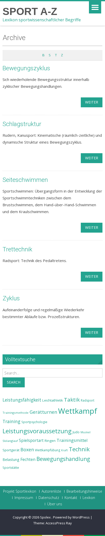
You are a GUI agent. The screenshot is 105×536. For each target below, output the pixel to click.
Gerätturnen (43, 412)
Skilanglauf (10, 441)
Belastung (11, 459)
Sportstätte (11, 467)
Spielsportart (31, 440)
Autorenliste (51, 491)
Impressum (24, 497)
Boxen (27, 449)
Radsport (87, 400)
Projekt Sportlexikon (19, 491)
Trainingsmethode (16, 412)
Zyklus (11, 298)
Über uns (54, 504)
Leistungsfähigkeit (22, 400)
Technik (79, 449)
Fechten (27, 459)
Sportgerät (11, 450)
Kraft (64, 450)
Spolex (45, 517)
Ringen (50, 440)
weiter (91, 102)
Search (13, 382)
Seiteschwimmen (25, 179)
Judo (76, 432)
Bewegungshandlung (63, 458)
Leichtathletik (52, 400)
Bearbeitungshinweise (84, 491)
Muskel (85, 432)
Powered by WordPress (71, 517)
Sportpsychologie (34, 422)
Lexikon (89, 497)
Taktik (72, 399)
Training (11, 421)
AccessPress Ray (59, 523)
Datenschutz (48, 497)
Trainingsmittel (72, 440)
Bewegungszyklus (26, 68)
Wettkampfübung (47, 450)
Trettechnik (17, 249)
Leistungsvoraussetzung (37, 431)
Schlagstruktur (22, 124)
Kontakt (70, 497)
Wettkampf (77, 411)
